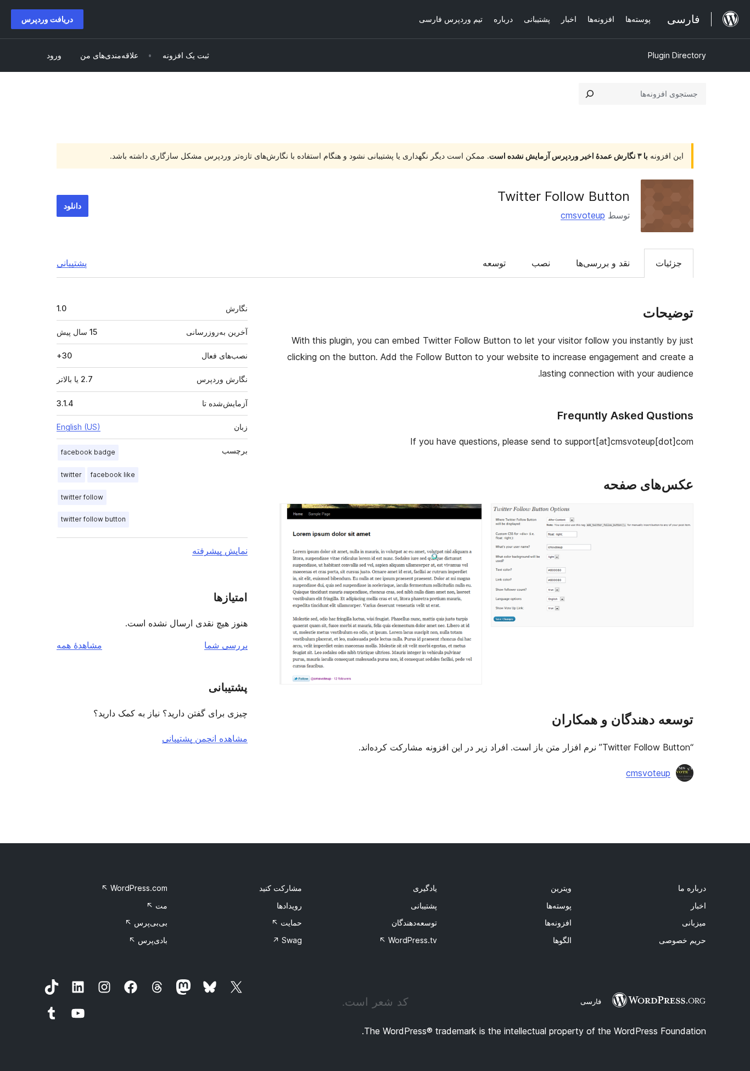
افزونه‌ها (558, 922)
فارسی (590, 1001)
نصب (540, 262)
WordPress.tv (408, 940)
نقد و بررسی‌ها (603, 262)
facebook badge (88, 452)
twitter (71, 474)
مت (156, 905)
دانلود (72, 205)
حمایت (286, 922)
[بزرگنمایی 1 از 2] (678, 518)
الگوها (562, 940)
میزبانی (694, 922)
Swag (287, 940)
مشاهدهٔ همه (79, 645)
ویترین (561, 888)
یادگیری (425, 888)
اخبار (698, 905)
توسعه (494, 262)
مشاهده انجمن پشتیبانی (205, 738)
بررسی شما (226, 645)
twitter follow (82, 497)
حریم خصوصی (682, 940)
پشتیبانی (72, 262)
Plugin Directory (677, 55)
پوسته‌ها (559, 905)
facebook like (113, 474)
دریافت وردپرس (47, 19)
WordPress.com (134, 888)
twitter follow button (93, 519)
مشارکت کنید (280, 888)
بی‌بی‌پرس (146, 922)
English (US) (78, 426)
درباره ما (692, 888)
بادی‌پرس (147, 940)
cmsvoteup (583, 215)
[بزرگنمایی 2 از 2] (467, 518)
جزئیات (669, 262)
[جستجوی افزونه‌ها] (590, 94)
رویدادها (289, 905)
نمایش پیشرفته (220, 550)
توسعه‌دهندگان (414, 922)
